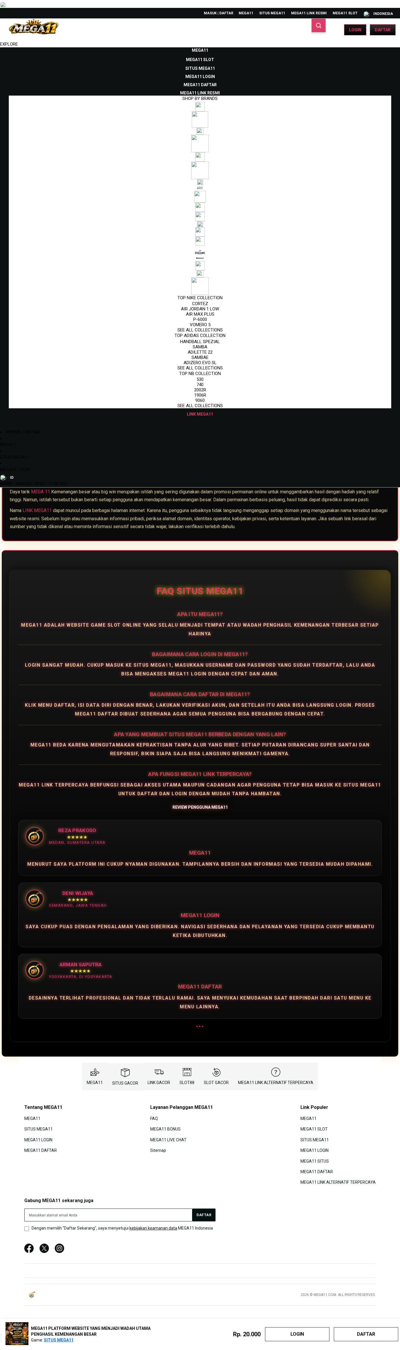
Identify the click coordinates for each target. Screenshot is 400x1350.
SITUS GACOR (125, 1083)
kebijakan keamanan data (153, 1228)
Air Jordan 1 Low (200, 309)
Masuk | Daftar (218, 13)
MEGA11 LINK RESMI (309, 13)
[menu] (200, 232)
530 (200, 379)
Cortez (200, 303)
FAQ (154, 1118)
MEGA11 (246, 13)
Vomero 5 (200, 324)
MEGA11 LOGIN (15, 469)
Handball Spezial (200, 341)
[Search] (319, 25)
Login (355, 29)
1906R (200, 395)
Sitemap (158, 1150)
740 (200, 384)
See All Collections (200, 330)
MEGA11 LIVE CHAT (168, 1139)
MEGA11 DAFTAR (40, 1150)
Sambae (200, 357)
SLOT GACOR (216, 1082)
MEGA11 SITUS (314, 1161)
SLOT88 (187, 1082)
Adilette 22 (200, 352)
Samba (200, 347)
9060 (200, 400)
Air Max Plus (200, 314)
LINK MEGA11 (37, 510)
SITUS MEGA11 (272, 13)
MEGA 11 (40, 492)
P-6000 (200, 319)
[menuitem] (200, 50)
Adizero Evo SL (200, 362)
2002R (200, 390)
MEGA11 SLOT (345, 13)
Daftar (383, 29)
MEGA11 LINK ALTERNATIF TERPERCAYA (275, 1082)
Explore (9, 44)
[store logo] (34, 29)
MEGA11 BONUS (165, 1129)
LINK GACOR (159, 1082)
